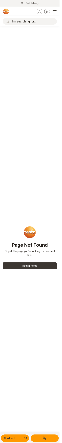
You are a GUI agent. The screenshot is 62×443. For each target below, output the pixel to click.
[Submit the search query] (6, 21)
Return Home (29, 265)
